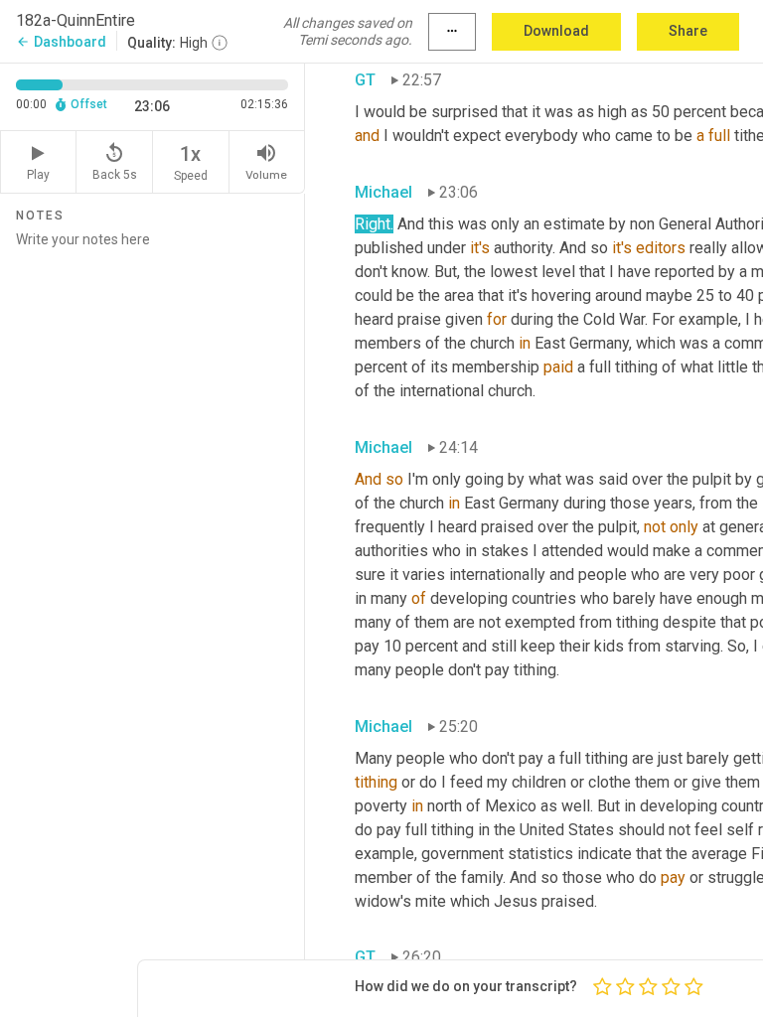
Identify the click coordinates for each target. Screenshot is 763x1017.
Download (556, 31)
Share (688, 31)
